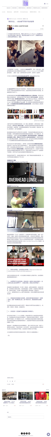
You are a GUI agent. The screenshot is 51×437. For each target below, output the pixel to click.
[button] (25, 81)
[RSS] (22, 433)
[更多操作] (43, 18)
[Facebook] (24, 433)
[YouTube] (29, 433)
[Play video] (25, 173)
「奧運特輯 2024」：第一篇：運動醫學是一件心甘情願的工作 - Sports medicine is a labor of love (9, 402)
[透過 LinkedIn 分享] (12, 381)
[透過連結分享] (14, 381)
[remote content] (25, 27)
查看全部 (47, 389)
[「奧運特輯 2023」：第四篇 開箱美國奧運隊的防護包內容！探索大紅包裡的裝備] (41, 396)
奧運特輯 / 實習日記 (10, 377)
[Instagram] (27, 433)
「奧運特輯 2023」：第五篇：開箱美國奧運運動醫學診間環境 (25, 402)
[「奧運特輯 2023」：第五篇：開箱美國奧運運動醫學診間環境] (25, 396)
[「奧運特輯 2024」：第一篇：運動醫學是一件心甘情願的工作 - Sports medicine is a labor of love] (9, 396)
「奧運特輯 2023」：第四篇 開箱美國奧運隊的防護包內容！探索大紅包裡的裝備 (41, 402)
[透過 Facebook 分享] (7, 381)
